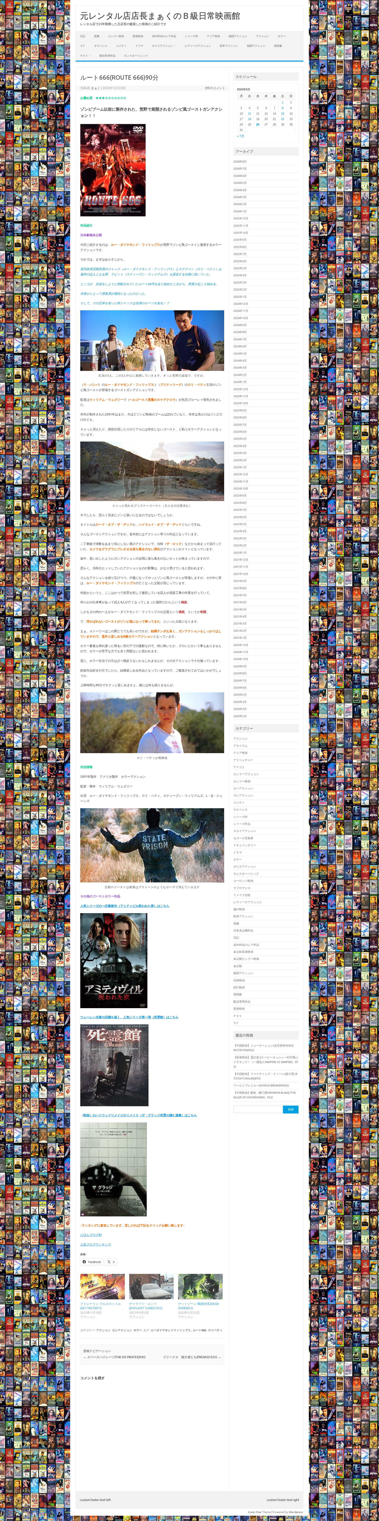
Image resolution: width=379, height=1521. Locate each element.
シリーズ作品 (241, 823)
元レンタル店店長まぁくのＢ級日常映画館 (160, 15)
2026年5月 (240, 182)
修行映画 (239, 909)
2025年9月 (240, 239)
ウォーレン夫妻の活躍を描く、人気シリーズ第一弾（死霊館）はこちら (129, 1017)
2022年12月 (240, 474)
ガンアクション (122, 1330)
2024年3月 (240, 367)
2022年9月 (240, 495)
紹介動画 (239, 987)
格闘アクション (238, 36)
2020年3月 (240, 708)
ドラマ (139, 45)
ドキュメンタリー (244, 845)
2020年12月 (240, 644)
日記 (82, 36)
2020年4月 (240, 701)
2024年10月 (240, 318)
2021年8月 (240, 588)
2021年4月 (240, 616)
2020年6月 (240, 687)
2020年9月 (240, 666)
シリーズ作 (191, 36)
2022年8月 (240, 502)
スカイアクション (244, 830)
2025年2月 (240, 289)
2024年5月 (240, 353)
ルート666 (199, 1330)
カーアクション (243, 788)
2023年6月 (240, 431)
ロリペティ (215, 1330)
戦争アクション (229, 45)
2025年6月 (240, 261)
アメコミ (239, 767)
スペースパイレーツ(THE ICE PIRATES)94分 (114, 1357)
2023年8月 (240, 417)
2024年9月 (240, 325)
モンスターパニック (136, 55)
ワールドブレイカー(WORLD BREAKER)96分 (261, 1085)
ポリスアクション (162, 45)
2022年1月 (240, 552)
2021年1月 (240, 637)
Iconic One (254, 1512)
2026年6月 (240, 175)
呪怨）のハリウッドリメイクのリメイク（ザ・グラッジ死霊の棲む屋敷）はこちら (140, 1115)
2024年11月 (240, 310)
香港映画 (138, 36)
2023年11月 (240, 396)
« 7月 (240, 136)
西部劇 (278, 45)
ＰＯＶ (84, 55)
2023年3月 (240, 452)
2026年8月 (240, 161)
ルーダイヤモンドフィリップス (171, 1330)
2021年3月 (240, 623)
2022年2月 (240, 545)
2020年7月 (240, 680)
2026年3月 (240, 197)
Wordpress (296, 1512)
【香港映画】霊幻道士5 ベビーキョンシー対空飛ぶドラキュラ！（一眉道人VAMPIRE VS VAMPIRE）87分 (265, 1062)
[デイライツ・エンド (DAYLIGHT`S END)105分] (151, 1286)
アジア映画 (213, 36)
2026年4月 (240, 190)
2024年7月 (240, 339)
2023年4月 (240, 445)
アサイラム (240, 745)
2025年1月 (240, 296)
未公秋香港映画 (243, 951)
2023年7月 (240, 424)
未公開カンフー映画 (246, 958)
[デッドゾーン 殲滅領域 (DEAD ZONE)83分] (200, 1286)
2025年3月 (240, 282)
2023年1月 (240, 467)
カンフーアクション (246, 774)
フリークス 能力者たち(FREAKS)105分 (192, 1357)
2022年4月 (240, 531)
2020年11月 (240, 652)
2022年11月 (240, 481)
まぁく (95, 88)
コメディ (121, 45)
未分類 (237, 966)
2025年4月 (240, 275)
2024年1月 (240, 381)
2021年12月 (240, 559)
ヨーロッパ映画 (243, 880)
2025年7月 (240, 253)
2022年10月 (240, 488)
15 (282, 113)
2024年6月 (240, 346)
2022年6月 (240, 517)
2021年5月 (240, 609)
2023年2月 (240, 460)
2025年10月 (240, 232)
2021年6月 (240, 602)
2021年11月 (240, 566)
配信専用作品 (107, 55)
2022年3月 (240, 538)
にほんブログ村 (91, 1235)
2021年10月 (240, 573)
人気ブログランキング (95, 1244)
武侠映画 (239, 980)
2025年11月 (240, 225)
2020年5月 (240, 694)
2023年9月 (240, 410)
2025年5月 (240, 268)
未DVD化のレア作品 (164, 36)
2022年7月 (240, 509)
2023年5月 (240, 438)
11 (249, 113)
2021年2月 (240, 630)
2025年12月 (240, 218)
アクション (262, 36)
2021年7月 (240, 595)
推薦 (96, 36)
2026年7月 (240, 168)
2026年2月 (240, 204)
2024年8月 (240, 332)
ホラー (282, 36)
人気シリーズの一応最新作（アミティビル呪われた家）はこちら (124, 906)
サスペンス (100, 45)
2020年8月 (240, 673)
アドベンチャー (243, 759)
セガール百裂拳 (243, 838)
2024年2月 (240, 374)
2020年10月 (240, 659)
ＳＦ (82, 45)
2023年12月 (240, 389)
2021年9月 (240, 580)
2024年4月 (240, 360)
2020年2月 (240, 716)
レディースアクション (198, 45)
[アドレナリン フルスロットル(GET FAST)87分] (102, 1286)
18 (249, 119)
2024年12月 (240, 303)
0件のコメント (215, 88)
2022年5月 (240, 524)
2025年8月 (240, 246)
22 (282, 119)
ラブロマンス (241, 887)
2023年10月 (240, 403)
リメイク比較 (241, 894)
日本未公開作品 (243, 930)
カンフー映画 (116, 36)
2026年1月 (240, 211)
